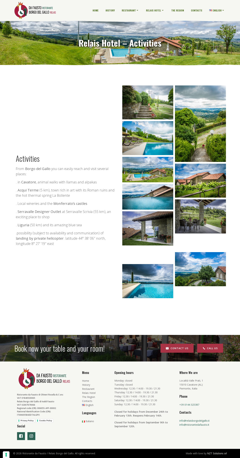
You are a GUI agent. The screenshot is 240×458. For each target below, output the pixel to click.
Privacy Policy (27, 420)
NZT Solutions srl (217, 453)
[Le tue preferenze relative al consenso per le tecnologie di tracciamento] (6, 454)
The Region (177, 10)
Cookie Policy (45, 420)
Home (96, 10)
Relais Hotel (153, 10)
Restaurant (129, 10)
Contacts (196, 10)
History (110, 10)
